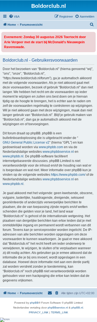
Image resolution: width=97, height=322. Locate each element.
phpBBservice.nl (58, 307)
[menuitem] (14, 16)
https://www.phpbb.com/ (68, 175)
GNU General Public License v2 (26, 142)
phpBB (34, 302)
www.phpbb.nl (13, 156)
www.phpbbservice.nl (58, 152)
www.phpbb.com (51, 147)
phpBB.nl (77, 307)
